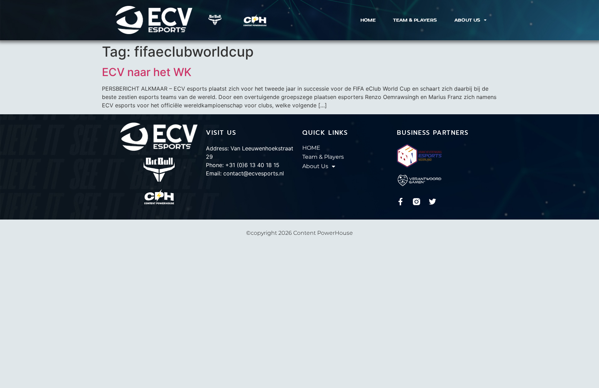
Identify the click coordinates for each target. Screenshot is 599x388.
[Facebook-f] (400, 201)
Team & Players (415, 20)
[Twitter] (432, 201)
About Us (467, 20)
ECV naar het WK (146, 72)
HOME (368, 20)
